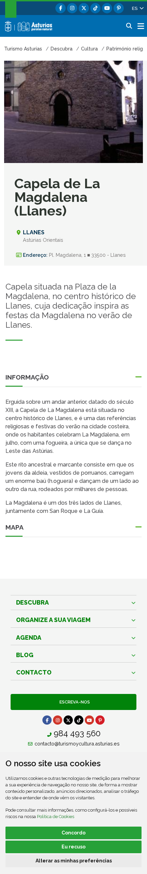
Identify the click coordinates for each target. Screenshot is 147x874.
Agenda (28, 637)
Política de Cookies (55, 816)
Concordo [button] (73, 832)
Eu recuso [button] (73, 846)
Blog (25, 654)
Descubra (32, 602)
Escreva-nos (73, 702)
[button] (137, 8)
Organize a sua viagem (53, 619)
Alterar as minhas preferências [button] (74, 860)
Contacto (34, 672)
